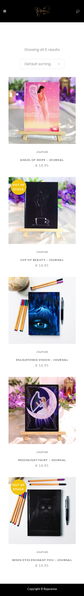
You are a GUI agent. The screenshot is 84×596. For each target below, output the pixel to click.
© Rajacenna (49, 589)
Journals (42, 152)
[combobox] (42, 64)
